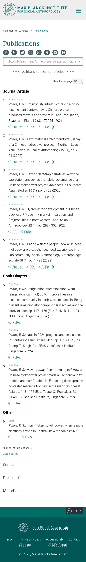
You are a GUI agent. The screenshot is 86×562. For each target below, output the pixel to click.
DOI (32, 127)
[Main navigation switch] (79, 11)
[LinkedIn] (14, 52)
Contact (74, 539)
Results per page (63, 81)
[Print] (63, 52)
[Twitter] (31, 52)
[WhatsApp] (39, 52)
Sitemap (25, 545)
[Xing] (47, 52)
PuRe (45, 127)
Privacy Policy (31, 539)
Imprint (11, 539)
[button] (43, 72)
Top (77, 511)
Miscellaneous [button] (15, 491)
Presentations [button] (15, 478)
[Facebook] (6, 52)
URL (15, 437)
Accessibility (55, 539)
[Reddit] (22, 52)
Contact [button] (10, 465)
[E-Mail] (55, 52)
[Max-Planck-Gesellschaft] (25, 528)
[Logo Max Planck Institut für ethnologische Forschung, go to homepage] (35, 9)
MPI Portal (59, 545)
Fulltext (17, 127)
